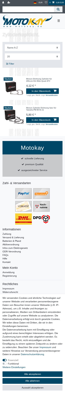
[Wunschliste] (46, 2)
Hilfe (4, 258)
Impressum (8, 288)
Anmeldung (8, 272)
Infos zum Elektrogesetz (15, 248)
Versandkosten (52, 95)
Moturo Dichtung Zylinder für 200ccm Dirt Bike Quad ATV (39, 80)
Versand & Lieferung (13, 237)
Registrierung (9, 275)
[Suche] (58, 9)
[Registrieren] (9, 2)
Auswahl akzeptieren (33, 387)
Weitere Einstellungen (14, 367)
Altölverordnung (10, 244)
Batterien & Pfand (11, 241)
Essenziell (13, 360)
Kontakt (6, 262)
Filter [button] (11, 63)
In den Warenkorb (41, 91)
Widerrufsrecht (10, 292)
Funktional (13, 363)
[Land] (35, 2)
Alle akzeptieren (32, 374)
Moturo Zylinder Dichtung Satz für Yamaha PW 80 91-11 (41, 109)
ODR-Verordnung (11, 251)
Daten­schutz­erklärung (32, 354)
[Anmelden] (3, 2)
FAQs (5, 255)
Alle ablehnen (32, 380)
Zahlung (6, 234)
